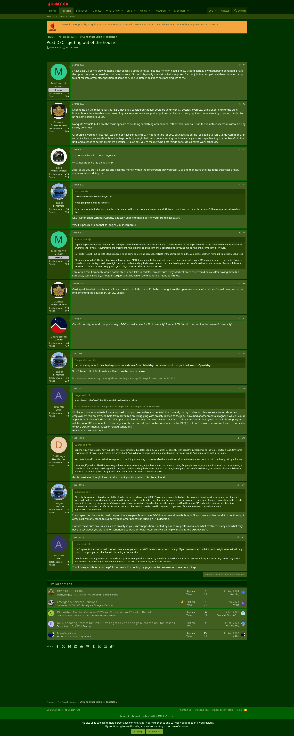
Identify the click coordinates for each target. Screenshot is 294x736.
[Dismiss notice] (244, 24)
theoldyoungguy (64, 594)
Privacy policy (219, 709)
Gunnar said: (81, 239)
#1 (244, 64)
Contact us (185, 709)
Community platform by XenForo (147, 716)
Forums (66, 10)
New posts (52, 16)
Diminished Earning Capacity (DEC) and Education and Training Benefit (104, 612)
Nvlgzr (236, 604)
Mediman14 (55, 47)
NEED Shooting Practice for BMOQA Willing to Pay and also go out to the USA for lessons (116, 623)
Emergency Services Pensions (77, 602)
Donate (97, 10)
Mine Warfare (66, 633)
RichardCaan (63, 626)
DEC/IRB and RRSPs (70, 591)
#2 (244, 103)
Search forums (67, 16)
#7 (244, 318)
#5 (244, 232)
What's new (113, 10)
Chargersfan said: (83, 360)
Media (143, 10)
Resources (161, 10)
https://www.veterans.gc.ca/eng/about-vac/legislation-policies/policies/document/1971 (123, 378)
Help (230, 709)
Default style (56, 709)
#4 (244, 184)
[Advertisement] (86, 56)
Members (179, 10)
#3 (244, 149)
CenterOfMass (64, 615)
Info (129, 10)
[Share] (239, 65)
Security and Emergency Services (97, 605)
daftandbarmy (232, 625)
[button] (122, 10)
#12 (244, 537)
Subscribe (81, 10)
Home (52, 10)
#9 (244, 388)
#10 (244, 438)
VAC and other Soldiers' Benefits (102, 594)
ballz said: (79, 191)
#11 (244, 485)
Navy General (84, 636)
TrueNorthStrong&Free (228, 615)
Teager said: (80, 395)
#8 (244, 353)
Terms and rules (201, 709)
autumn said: (81, 491)
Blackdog (234, 594)
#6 (244, 283)
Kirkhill (60, 636)
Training (87, 626)
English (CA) (73, 709)
